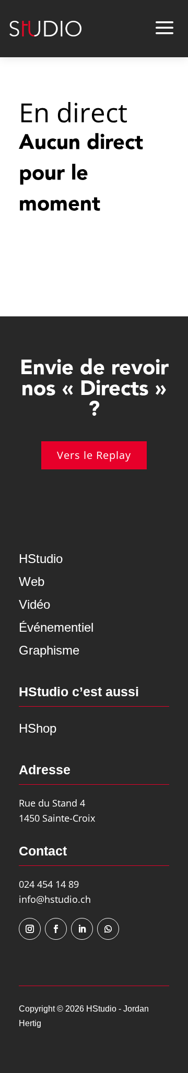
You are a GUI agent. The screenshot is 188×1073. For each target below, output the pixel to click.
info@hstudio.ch (55, 899)
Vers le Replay (94, 455)
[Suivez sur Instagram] (30, 929)
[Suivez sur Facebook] (56, 929)
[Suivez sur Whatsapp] (108, 929)
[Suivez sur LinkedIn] (82, 929)
